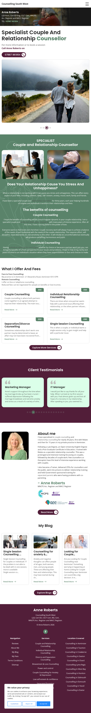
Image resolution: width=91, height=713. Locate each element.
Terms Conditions (15, 660)
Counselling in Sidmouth (76, 677)
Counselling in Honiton (75, 673)
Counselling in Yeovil (75, 686)
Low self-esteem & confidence (45, 679)
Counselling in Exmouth (76, 681)
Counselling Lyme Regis (76, 664)
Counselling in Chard (75, 660)
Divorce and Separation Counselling (45, 658)
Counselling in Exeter (76, 690)
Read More (9, 309)
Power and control (45, 668)
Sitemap (15, 664)
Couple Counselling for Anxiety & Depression (45, 673)
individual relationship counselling (23, 247)
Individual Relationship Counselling (45, 651)
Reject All (29, 704)
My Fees (15, 656)
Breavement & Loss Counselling (45, 664)
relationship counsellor (41, 201)
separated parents (45, 475)
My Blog (15, 652)
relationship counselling (48, 440)
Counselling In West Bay (76, 669)
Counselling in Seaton (76, 656)
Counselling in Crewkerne (75, 652)
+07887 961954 (11, 21)
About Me (15, 648)
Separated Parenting (45, 683)
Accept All (43, 704)
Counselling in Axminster (75, 643)
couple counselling (62, 437)
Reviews (15, 643)
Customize (14, 704)
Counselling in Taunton (75, 648)
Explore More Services (44, 347)
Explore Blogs (44, 592)
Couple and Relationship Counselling (45, 644)
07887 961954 (12, 54)
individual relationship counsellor (35, 222)
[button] (41, 128)
